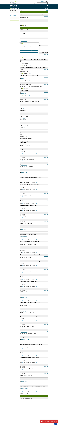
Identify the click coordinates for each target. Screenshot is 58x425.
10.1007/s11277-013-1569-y (24, 144)
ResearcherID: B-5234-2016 (13, 14)
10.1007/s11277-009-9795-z (24, 381)
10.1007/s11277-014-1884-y (24, 179)
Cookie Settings (29, 54)
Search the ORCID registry (35, 3)
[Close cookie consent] (38, 43)
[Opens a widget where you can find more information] (55, 424)
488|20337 (23, 108)
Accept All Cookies (29, 52)
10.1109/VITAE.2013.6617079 (24, 229)
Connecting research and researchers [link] (14, 3)
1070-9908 (24, 127)
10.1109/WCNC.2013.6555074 (24, 236)
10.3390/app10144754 (23, 93)
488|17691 (23, 126)
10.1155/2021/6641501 (23, 85)
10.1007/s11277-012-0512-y (24, 297)
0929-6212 (24, 109)
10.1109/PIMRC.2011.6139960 (24, 332)
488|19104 (23, 117)
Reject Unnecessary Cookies (29, 50)
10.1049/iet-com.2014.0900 (24, 135)
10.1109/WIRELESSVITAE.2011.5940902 (25, 339)
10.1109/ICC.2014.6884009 (24, 165)
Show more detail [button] (46, 16)
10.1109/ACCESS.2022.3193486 (24, 70)
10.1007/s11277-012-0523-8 (24, 311)
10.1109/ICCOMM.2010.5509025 (24, 388)
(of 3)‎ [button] (36, 182)
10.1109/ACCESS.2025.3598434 (24, 41)
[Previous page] (30, 29)
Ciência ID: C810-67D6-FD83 (13, 15)
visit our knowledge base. (54, 421)
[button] (47, 10)
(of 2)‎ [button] (29, 57)
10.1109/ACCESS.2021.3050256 (24, 78)
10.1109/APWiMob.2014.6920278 (24, 172)
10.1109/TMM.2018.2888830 (24, 100)
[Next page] (32, 29)
